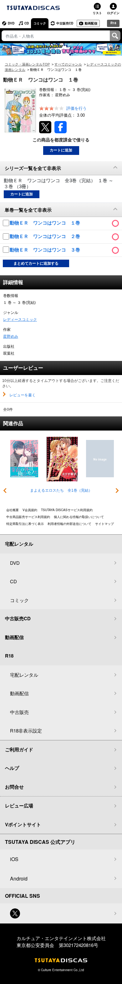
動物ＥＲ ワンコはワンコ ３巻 (45, 249)
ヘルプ (12, 767)
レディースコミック (20, 319)
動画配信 (91, 23)
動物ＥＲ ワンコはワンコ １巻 (45, 222)
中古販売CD (64, 23)
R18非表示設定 (26, 730)
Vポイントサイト (23, 824)
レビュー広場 (19, 805)
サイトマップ (104, 523)
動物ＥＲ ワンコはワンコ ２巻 (45, 236)
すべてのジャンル (68, 64)
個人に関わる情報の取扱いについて (79, 517)
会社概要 (12, 510)
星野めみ (10, 336)
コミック (39, 23)
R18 (113, 23)
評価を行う (76, 108)
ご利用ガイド (19, 749)
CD (26, 23)
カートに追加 (61, 150)
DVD (11, 23)
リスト (97, 13)
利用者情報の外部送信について (69, 523)
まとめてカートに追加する (35, 263)
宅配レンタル (24, 674)
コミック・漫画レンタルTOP (27, 64)
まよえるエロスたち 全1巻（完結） (61, 490)
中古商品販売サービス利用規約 (28, 517)
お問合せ (14, 786)
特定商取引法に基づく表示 (25, 523)
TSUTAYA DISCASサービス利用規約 (67, 510)
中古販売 (19, 712)
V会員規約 (30, 510)
